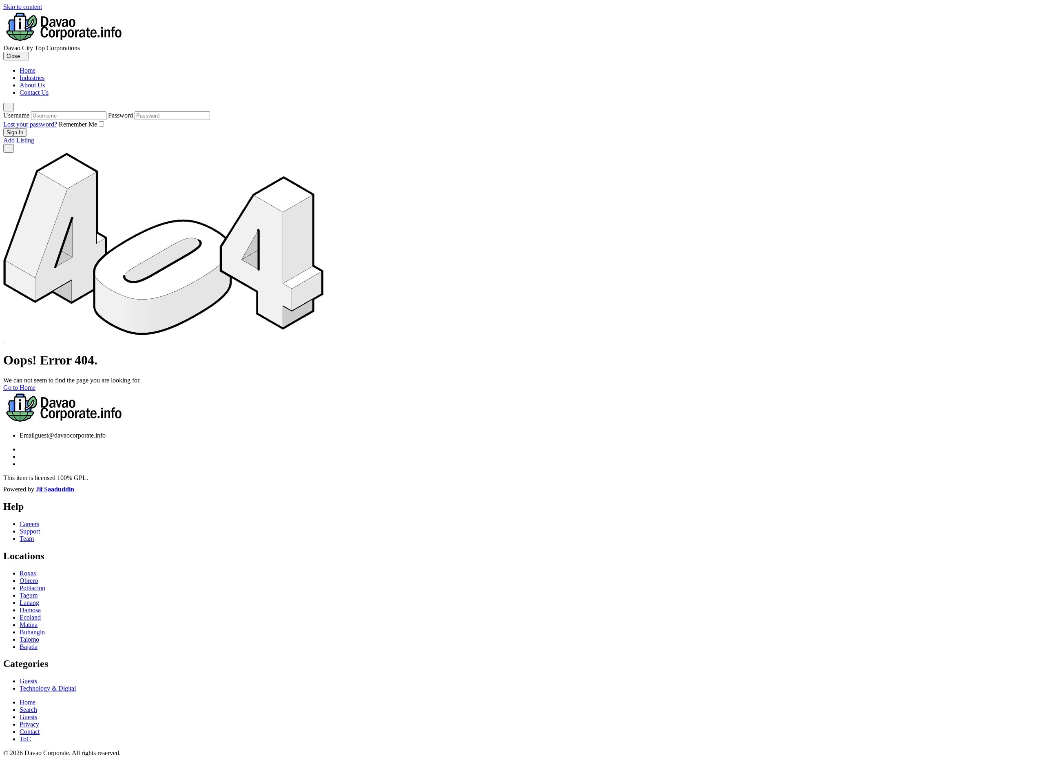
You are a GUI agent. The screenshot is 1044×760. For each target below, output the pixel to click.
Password (120, 115)
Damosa (30, 610)
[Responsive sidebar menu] (8, 148)
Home (27, 70)
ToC (25, 739)
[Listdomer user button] (8, 107)
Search (28, 709)
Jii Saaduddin (55, 489)
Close (14, 56)
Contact (30, 731)
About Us (32, 85)
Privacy (29, 724)
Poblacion (32, 587)
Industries (32, 77)
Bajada (29, 646)
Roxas (28, 573)
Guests (28, 681)
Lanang (29, 602)
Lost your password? (30, 124)
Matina (29, 624)
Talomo (29, 639)
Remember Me (78, 124)
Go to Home (19, 387)
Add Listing (18, 140)
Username (16, 115)
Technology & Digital (48, 688)
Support (30, 531)
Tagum (29, 595)
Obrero (29, 580)
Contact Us (34, 92)
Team (27, 538)
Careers (29, 523)
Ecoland (30, 617)
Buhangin (32, 632)
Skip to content (22, 6)
